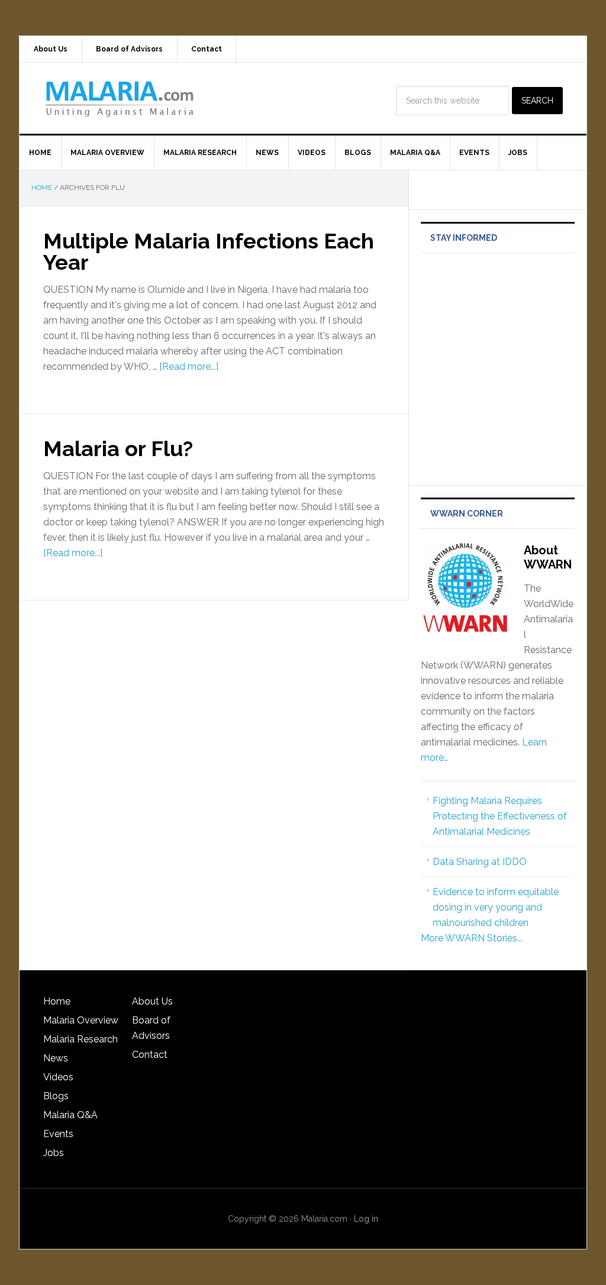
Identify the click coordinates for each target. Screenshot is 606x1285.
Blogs (56, 1096)
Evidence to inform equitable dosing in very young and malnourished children (496, 907)
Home (56, 1001)
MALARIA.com (120, 98)
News (55, 1058)
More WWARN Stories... (472, 938)
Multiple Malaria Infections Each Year (208, 251)
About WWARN (548, 557)
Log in (366, 1218)
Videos (58, 1077)
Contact (149, 1054)
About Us (152, 1001)
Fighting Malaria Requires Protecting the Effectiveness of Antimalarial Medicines (500, 816)
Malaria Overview (80, 1020)
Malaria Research (80, 1039)
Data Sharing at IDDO (480, 861)
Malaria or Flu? (118, 448)
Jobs (53, 1152)
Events (58, 1133)
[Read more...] (188, 366)
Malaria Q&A (70, 1115)
